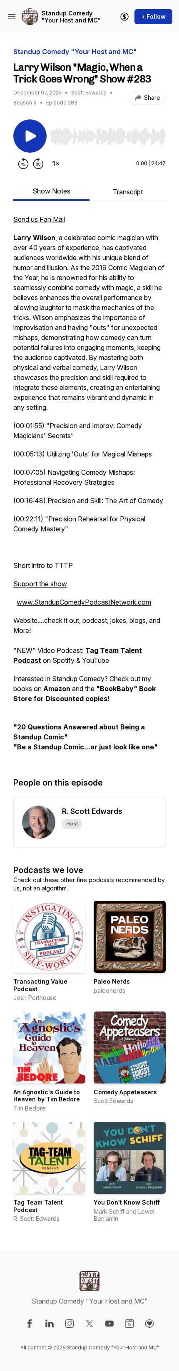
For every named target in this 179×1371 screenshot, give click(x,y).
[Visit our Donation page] (149, 1323)
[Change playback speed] (55, 163)
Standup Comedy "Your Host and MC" (71, 17)
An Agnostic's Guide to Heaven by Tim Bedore (46, 1095)
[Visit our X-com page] (89, 1323)
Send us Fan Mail (39, 219)
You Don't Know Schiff (127, 1202)
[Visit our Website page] (129, 1323)
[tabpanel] (89, 487)
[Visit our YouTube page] (109, 1323)
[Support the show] (124, 17)
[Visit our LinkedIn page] (49, 1323)
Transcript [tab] (128, 192)
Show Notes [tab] (51, 191)
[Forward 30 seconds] (38, 163)
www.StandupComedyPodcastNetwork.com (84, 602)
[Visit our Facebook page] (29, 1323)
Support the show (40, 584)
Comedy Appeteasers (125, 1092)
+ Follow (153, 16)
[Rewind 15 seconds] (23, 163)
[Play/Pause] (30, 136)
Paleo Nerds (112, 981)
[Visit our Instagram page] (69, 1323)
